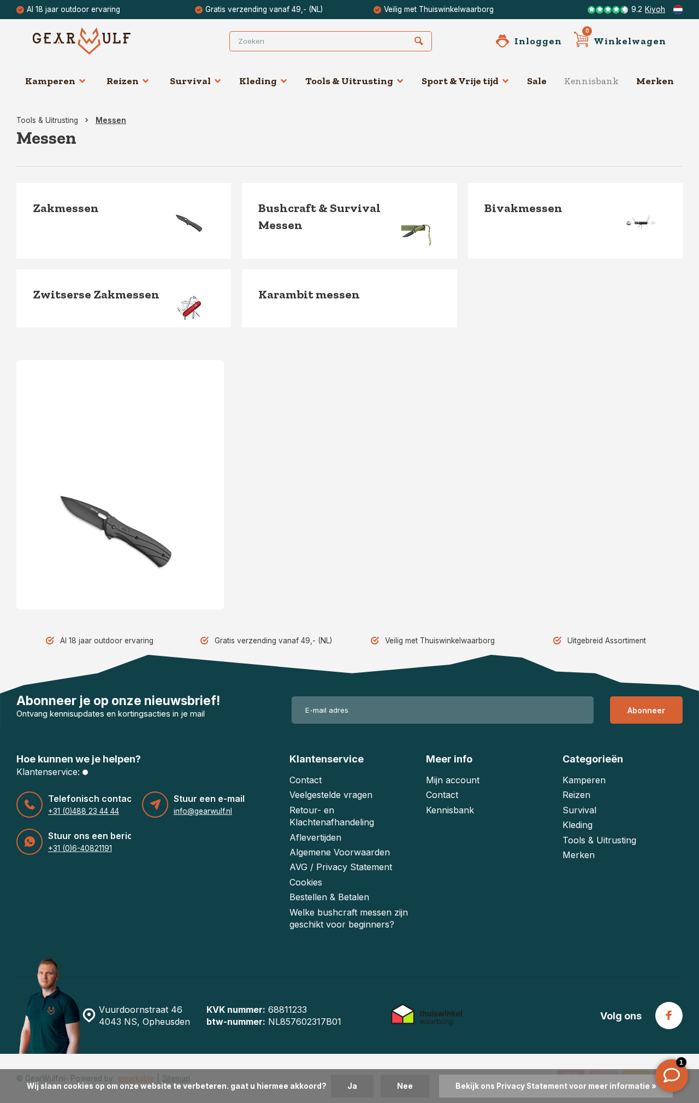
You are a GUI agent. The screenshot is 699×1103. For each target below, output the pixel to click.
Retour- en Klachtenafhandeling (331, 816)
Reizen (122, 81)
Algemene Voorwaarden (339, 852)
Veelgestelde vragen (330, 794)
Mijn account (452, 780)
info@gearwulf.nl (203, 811)
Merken (655, 81)
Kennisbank (591, 81)
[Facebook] (669, 1015)
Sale (537, 81)
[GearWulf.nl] (98, 41)
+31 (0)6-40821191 (80, 848)
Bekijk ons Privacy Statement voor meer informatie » (555, 1086)
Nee (405, 1086)
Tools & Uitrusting (349, 81)
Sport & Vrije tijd (460, 81)
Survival (190, 81)
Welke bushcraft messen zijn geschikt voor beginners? (348, 918)
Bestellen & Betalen (329, 896)
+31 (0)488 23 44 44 (83, 811)
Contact (305, 780)
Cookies (305, 882)
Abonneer (646, 710)
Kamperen (50, 81)
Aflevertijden (315, 837)
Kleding (258, 81)
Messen (111, 120)
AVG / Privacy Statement (340, 866)
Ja (352, 1086)
